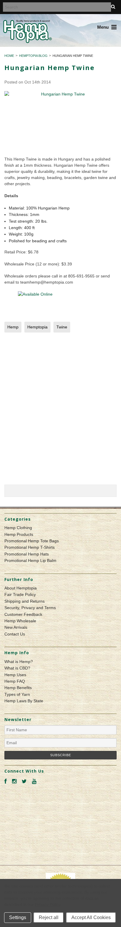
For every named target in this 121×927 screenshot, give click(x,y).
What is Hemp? (18, 661)
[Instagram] (14, 781)
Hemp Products (18, 534)
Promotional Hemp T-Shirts (29, 547)
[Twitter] (24, 781)
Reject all (48, 917)
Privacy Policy (47, 904)
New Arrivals (15, 627)
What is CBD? (17, 668)
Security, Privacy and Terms (30, 607)
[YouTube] (34, 781)
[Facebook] (5, 781)
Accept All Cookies (91, 917)
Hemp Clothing (18, 527)
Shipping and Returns (24, 601)
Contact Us (14, 634)
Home (9, 55)
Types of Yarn (17, 694)
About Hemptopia (20, 588)
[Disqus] (60, 410)
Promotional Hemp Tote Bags (31, 541)
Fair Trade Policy (20, 594)
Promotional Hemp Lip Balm (30, 560)
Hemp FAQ (14, 681)
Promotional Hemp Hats (26, 554)
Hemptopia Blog (33, 55)
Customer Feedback (23, 614)
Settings (17, 917)
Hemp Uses (15, 674)
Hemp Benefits (18, 687)
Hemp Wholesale (20, 620)
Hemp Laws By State (23, 700)
